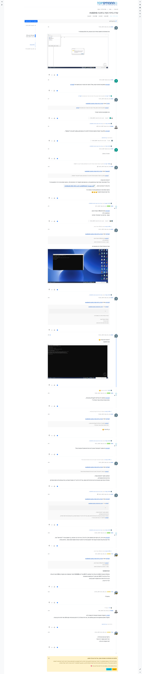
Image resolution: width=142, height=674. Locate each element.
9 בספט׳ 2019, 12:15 (103, 98)
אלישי (112, 206)
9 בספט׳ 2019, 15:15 (103, 462)
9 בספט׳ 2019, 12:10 (103, 79)
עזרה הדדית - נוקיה (114, 16)
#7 (48, 98)
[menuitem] (2, 2)
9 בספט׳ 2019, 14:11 (99, 206)
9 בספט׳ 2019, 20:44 (99, 532)
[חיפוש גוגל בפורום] (140, 13)
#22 (49, 591)
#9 (48, 148)
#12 (48, 229)
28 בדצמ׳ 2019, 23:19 (99, 591)
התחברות (109, 669)
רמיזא (112, 26)
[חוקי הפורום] (140, 2)
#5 (48, 26)
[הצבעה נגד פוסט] (49, 75)
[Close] (49, 658)
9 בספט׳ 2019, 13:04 (103, 166)
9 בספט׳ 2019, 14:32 (103, 335)
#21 (48, 553)
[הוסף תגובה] (57, 75)
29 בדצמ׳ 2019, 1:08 (102, 610)
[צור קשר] (140, 16)
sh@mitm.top (104, 137)
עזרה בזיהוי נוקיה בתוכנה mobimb (94, 103)
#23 (49, 610)
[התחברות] (2, 2)
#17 (48, 443)
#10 (48, 166)
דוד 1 (112, 553)
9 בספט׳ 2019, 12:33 (102, 126)
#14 (48, 335)
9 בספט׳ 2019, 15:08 (103, 414)
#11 (48, 206)
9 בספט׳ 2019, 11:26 (103, 26)
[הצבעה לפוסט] (54, 75)
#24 (49, 632)
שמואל (111, 126)
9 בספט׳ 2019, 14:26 (103, 297)
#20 (49, 532)
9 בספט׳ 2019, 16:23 (103, 494)
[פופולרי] (140, 5)
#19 (48, 494)
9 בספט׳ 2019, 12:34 (103, 148)
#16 (48, 414)
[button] (140, 669)
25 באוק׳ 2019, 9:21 (99, 553)
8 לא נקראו (32, 44)
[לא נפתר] (140, 8)
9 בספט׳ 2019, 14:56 (99, 393)
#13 (48, 297)
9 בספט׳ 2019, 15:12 (99, 443)
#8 (48, 126)
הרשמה (114, 669)
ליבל (112, 79)
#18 (48, 462)
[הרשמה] (2, 5)
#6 (48, 79)
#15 (48, 393)
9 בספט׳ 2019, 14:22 (103, 229)
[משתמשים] (140, 10)
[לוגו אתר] (107, 3)
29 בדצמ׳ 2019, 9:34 (99, 632)
